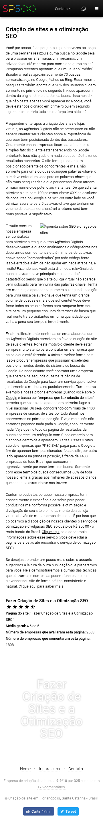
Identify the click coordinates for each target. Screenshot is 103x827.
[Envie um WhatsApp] (84, 8)
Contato (75, 768)
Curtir (41, 811)
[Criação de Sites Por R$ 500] (20, 8)
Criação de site (20, 798)
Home (25, 768)
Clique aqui (51, 532)
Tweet (70, 811)
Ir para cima (49, 768)
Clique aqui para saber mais (41, 586)
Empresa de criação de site (25, 781)
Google (11, 397)
